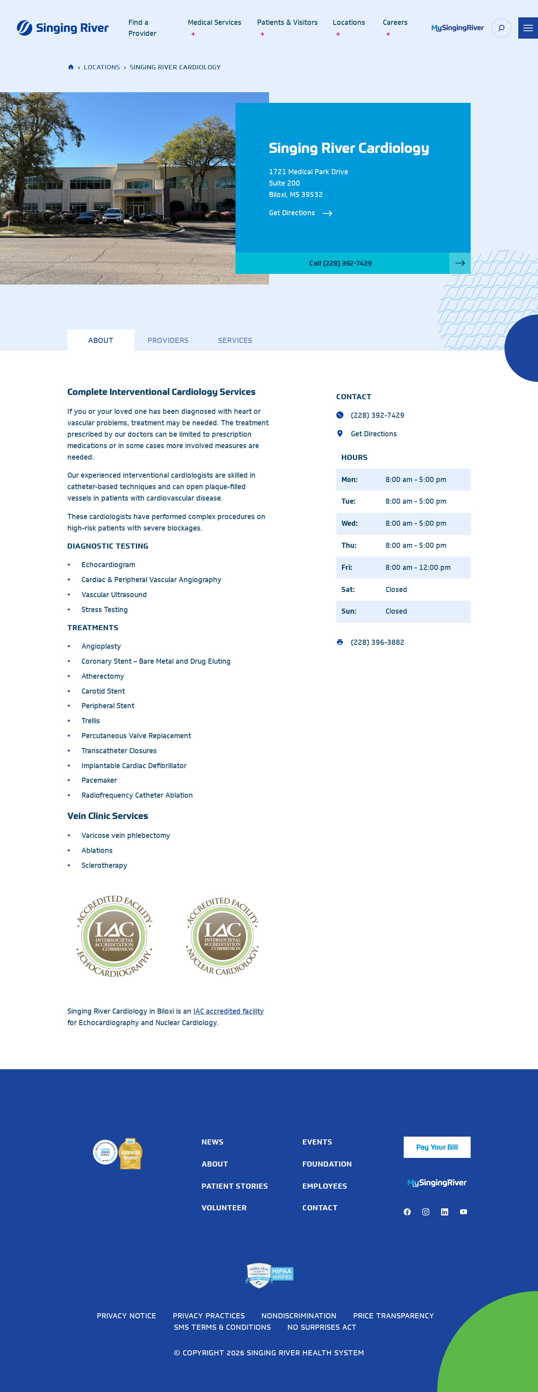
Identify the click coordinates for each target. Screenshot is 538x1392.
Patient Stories (235, 1186)
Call (340, 263)
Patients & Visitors (287, 22)
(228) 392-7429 (375, 415)
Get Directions (292, 213)
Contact (320, 1208)
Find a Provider (142, 28)
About (101, 340)
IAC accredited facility (228, 1011)
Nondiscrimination (299, 1315)
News (213, 1142)
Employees (324, 1186)
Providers (168, 340)
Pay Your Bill (437, 1147)
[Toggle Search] (501, 28)
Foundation (327, 1164)
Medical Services (214, 22)
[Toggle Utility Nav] (528, 28)
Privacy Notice (126, 1315)
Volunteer (224, 1208)
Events (317, 1142)
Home (71, 67)
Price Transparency (393, 1315)
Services (235, 340)
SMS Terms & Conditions (222, 1327)
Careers (395, 22)
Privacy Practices (209, 1315)
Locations (349, 22)
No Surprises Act (322, 1327)
